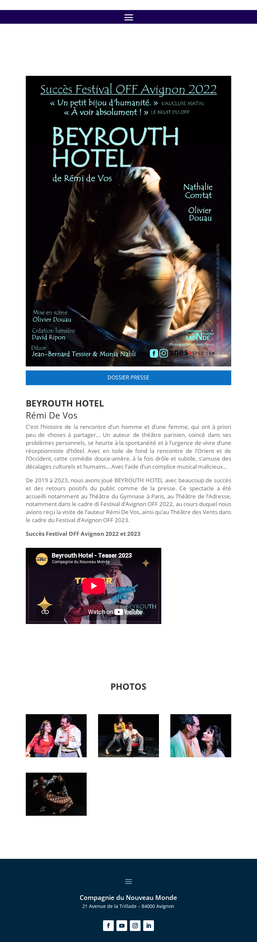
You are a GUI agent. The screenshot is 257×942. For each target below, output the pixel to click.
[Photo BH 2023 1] (56, 755)
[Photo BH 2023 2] (128, 755)
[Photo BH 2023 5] (200, 755)
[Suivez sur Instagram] (135, 925)
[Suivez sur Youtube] (121, 925)
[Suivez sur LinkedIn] (148, 925)
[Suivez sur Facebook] (108, 925)
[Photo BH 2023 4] (56, 814)
